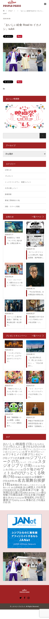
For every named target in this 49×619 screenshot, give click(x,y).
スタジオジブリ (24, 463)
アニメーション (16, 449)
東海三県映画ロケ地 (12, 200)
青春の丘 (33, 500)
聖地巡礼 (31, 497)
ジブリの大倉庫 (18, 458)
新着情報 (8, 194)
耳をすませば (17, 497)
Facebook (24, 597)
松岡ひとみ (36, 493)
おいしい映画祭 (17, 444)
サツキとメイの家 (19, 454)
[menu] (45, 4)
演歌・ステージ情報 (12, 206)
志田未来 (28, 490)
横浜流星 (20, 494)
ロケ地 (31, 469)
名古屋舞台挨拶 (24, 482)
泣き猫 (34, 494)
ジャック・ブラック (28, 462)
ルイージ (18, 470)
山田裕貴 (19, 487)
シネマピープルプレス (18, 606)
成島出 (27, 492)
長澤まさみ (20, 500)
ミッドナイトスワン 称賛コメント (18, 182)
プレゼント (9, 176)
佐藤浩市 (29, 477)
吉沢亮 (12, 480)
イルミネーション (16, 452)
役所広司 (13, 490)
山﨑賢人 (33, 487)
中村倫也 (19, 477)
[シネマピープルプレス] (12, 4)
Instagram (28, 597)
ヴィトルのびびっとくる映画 (24, 472)
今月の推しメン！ (11, 188)
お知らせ (8, 170)
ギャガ (31, 451)
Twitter (20, 597)
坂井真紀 (16, 484)
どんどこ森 (21, 446)
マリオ (36, 466)
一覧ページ (36, 217)
